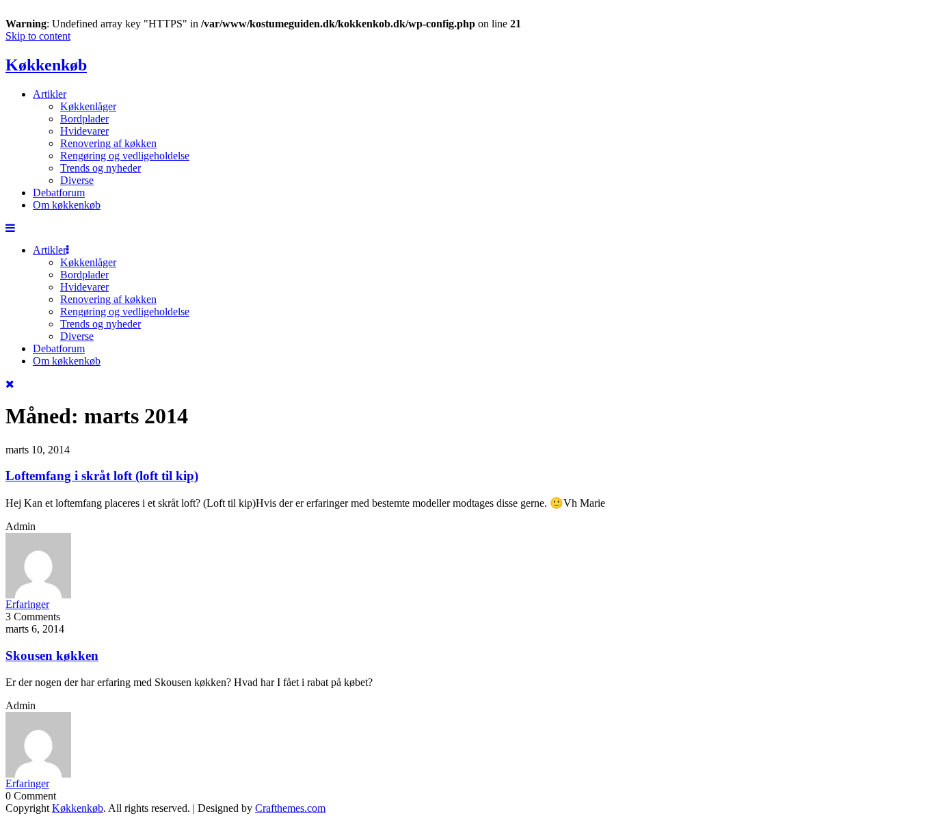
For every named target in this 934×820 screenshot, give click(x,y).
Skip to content (37, 36)
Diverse (77, 180)
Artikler (49, 94)
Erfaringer (27, 604)
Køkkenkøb (46, 65)
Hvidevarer (84, 131)
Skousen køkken (51, 655)
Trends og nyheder (100, 168)
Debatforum (59, 192)
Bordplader (84, 118)
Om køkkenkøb (67, 205)
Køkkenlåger (88, 106)
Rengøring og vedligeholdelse (124, 155)
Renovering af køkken (108, 143)
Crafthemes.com (290, 808)
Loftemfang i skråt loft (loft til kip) (101, 475)
